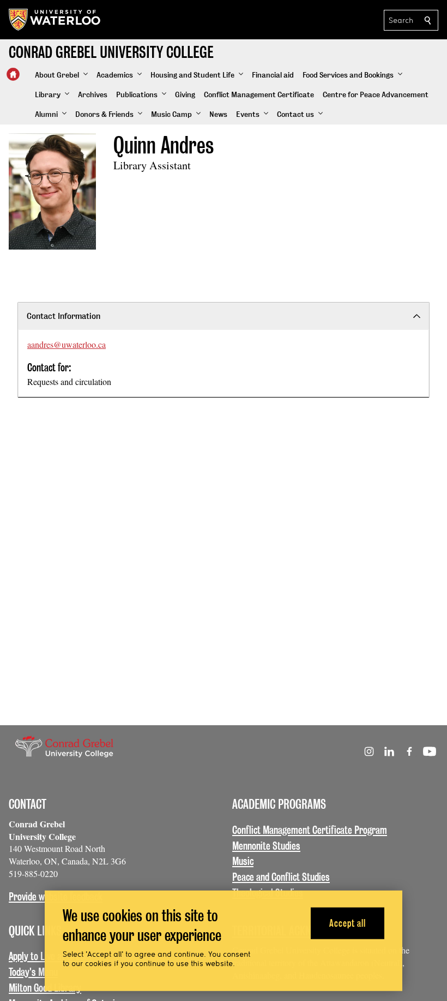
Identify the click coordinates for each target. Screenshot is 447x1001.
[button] (61, 75)
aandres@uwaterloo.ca (66, 344)
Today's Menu (33, 972)
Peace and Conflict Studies (281, 877)
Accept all (347, 922)
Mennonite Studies (266, 845)
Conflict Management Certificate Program (309, 830)
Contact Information (63, 316)
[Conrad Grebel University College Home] (13, 74)
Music (242, 861)
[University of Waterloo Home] (55, 20)
